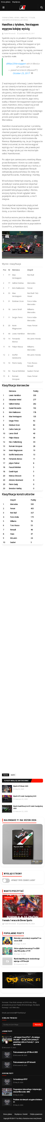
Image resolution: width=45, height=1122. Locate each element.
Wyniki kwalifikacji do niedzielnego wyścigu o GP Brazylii (27, 960)
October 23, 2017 (21, 73)
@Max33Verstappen (16, 63)
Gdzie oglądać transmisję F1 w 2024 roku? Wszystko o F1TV (26, 949)
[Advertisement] (22, 672)
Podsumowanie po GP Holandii (24, 1062)
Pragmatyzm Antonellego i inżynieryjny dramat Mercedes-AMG (27, 1090)
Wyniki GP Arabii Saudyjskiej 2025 (24, 796)
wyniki (16, 18)
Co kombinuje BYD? (20, 1079)
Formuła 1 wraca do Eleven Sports (17, 920)
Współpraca (16, 2)
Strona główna (5, 2)
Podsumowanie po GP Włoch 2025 (25, 1052)
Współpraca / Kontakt (21, 1114)
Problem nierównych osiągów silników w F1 (27, 1101)
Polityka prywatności (36, 1114)
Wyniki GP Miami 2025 (20, 786)
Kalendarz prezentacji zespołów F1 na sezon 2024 (27, 939)
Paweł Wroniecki (10, 33)
